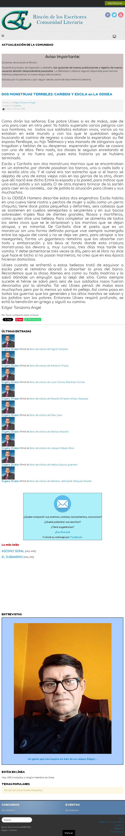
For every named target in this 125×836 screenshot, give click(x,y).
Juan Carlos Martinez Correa (68, 382)
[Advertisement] (62, 587)
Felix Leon (56, 415)
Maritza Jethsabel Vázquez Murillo (71, 481)
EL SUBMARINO (13, 557)
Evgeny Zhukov (11, 349)
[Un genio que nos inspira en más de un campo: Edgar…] (62, 688)
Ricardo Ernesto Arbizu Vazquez (69, 398)
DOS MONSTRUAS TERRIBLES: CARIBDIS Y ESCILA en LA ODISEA (57, 94)
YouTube (120, 14)
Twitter (114, 14)
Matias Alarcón (60, 431)
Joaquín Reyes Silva (62, 448)
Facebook (107, 14)
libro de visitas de (39, 349)
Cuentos (17, 106)
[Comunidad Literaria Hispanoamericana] (44, 20)
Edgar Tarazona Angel (24, 103)
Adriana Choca (60, 365)
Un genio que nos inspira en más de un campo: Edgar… (62, 759)
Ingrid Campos (59, 349)
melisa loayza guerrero (64, 465)
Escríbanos (62, 532)
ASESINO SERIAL (13, 551)
